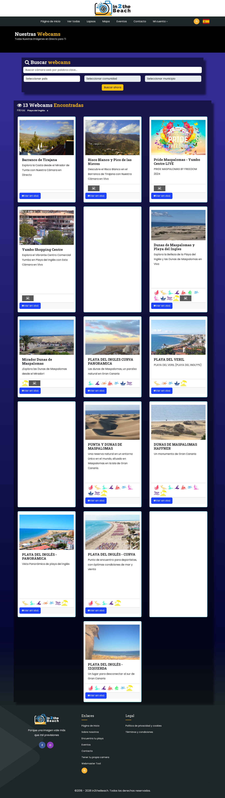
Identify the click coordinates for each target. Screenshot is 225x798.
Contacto (140, 21)
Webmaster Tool (91, 763)
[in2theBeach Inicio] (46, 721)
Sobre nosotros (90, 732)
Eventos (121, 21)
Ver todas (73, 21)
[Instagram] (50, 745)
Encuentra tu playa (92, 738)
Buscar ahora (112, 87)
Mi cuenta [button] (159, 21)
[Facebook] (42, 745)
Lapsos (91, 21)
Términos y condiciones (139, 732)
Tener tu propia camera (95, 757)
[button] (206, 21)
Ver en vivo (31, 196)
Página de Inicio (50, 21)
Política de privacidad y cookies (144, 725)
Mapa (106, 21)
